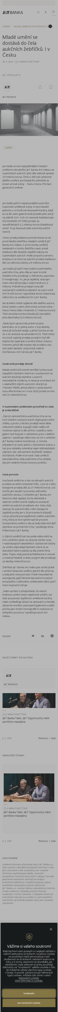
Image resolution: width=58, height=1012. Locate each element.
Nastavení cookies (29, 978)
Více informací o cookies (29, 980)
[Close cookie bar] (50, 929)
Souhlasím (28, 993)
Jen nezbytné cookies (29, 1002)
